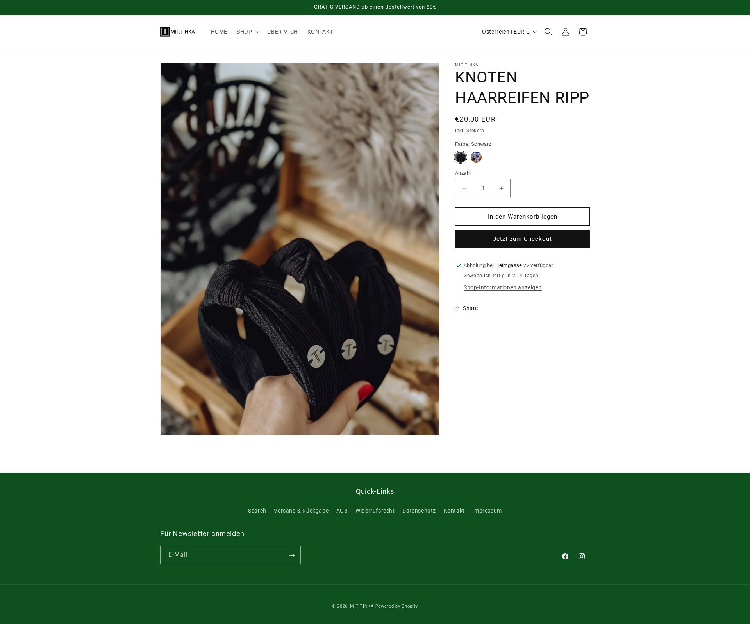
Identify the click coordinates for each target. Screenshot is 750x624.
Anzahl (463, 173)
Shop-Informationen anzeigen (503, 287)
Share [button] (470, 308)
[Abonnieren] (291, 555)
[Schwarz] (460, 157)
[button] (247, 31)
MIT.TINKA (361, 606)
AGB (342, 510)
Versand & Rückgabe (301, 510)
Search (257, 510)
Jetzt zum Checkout (522, 238)
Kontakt (454, 510)
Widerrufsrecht (375, 510)
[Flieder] (476, 157)
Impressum (487, 510)
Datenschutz (419, 510)
